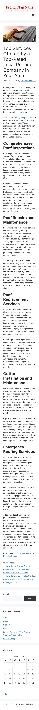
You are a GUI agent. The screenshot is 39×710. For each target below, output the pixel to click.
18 (10, 678)
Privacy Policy (9, 639)
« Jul (5, 694)
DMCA (6, 628)
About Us (7, 617)
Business (10, 563)
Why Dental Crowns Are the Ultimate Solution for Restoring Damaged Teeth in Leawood (16, 569)
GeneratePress (19, 707)
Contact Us (8, 621)
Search (6, 594)
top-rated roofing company (16, 118)
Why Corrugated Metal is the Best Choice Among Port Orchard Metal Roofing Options (19, 579)
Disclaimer (7, 625)
